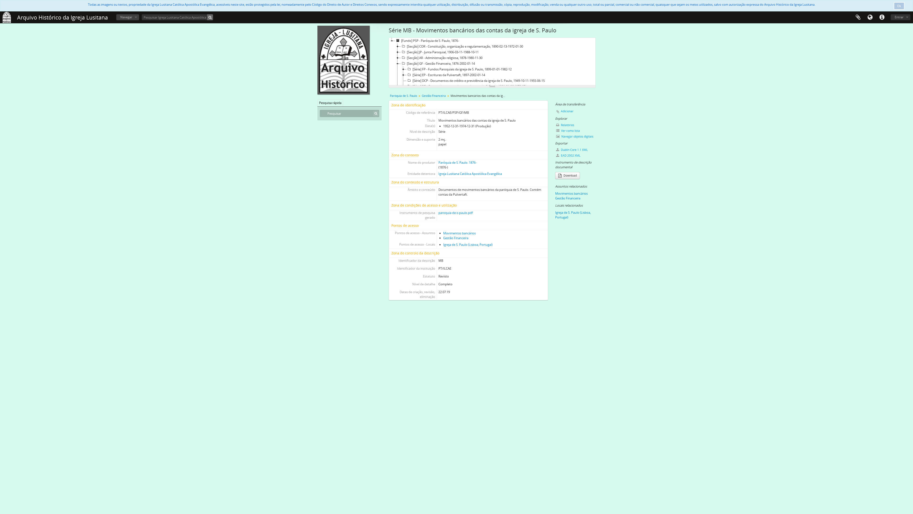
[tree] (492, 61)
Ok (899, 6)
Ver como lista (570, 131)
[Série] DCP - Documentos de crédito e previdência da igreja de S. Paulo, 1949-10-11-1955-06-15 (479, 81)
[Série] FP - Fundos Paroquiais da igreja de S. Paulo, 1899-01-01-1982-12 (462, 69)
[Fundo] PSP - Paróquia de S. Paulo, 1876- (430, 41)
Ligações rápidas (882, 17)
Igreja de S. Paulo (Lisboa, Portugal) (468, 244)
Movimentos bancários (459, 233)
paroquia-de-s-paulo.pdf (455, 213)
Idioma (870, 17)
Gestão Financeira (434, 96)
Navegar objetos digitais (577, 136)
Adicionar (567, 111)
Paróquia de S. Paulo (403, 96)
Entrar (899, 17)
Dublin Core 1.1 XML (574, 150)
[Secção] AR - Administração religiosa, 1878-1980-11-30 (444, 58)
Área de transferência (858, 17)
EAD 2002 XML (570, 155)
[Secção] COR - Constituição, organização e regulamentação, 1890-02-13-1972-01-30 (465, 46)
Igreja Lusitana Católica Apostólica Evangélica (470, 174)
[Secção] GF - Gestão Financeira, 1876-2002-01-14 (441, 63)
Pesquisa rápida (330, 103)
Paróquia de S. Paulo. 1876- (457, 162)
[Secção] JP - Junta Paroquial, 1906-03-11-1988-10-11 (443, 52)
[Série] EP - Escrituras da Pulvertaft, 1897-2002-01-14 (449, 75)
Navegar (126, 17)
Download (570, 175)
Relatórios (567, 125)
